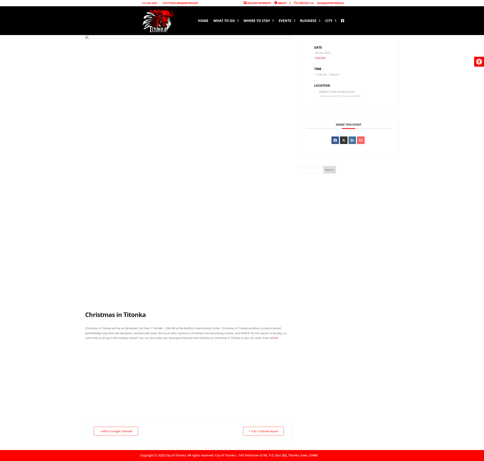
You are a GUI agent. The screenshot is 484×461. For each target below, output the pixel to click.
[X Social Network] (343, 140)
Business (308, 21)
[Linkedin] (352, 140)
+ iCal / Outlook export (263, 431)
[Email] (361, 140)
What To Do (224, 21)
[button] (479, 62)
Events (285, 21)
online (274, 338)
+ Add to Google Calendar (116, 431)
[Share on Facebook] (335, 140)
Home (203, 21)
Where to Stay (257, 21)
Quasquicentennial (330, 3)
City (328, 21)
